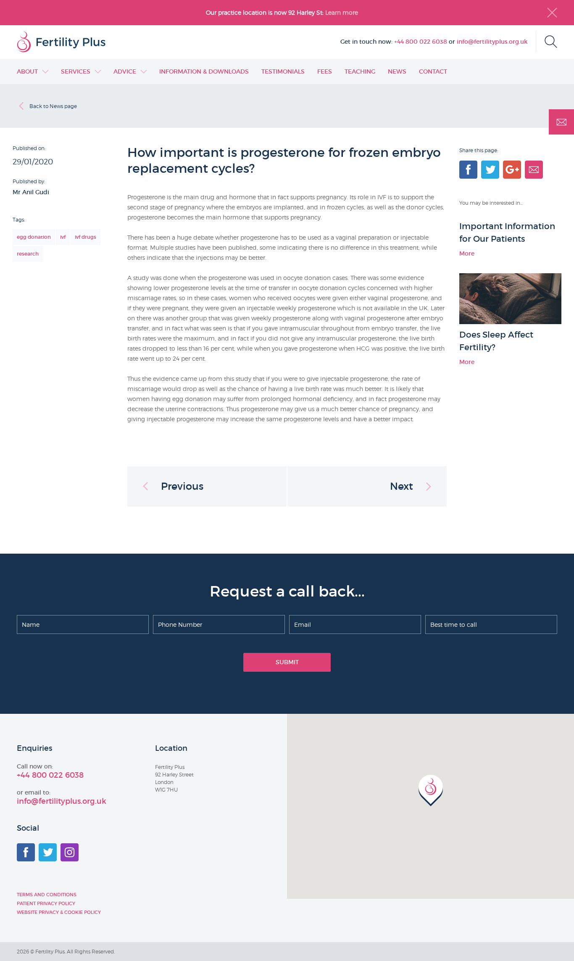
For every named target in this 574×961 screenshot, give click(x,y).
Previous (182, 486)
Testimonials (283, 71)
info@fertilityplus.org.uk (492, 41)
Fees (324, 71)
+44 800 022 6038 (420, 41)
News (397, 71)
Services (75, 71)
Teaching (360, 71)
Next (401, 486)
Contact (433, 71)
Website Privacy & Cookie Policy (59, 912)
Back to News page (53, 106)
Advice (124, 71)
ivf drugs (85, 237)
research (28, 254)
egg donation (34, 237)
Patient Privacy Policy (46, 903)
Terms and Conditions (46, 895)
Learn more (342, 12)
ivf (63, 237)
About (27, 71)
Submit (287, 662)
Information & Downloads (204, 71)
